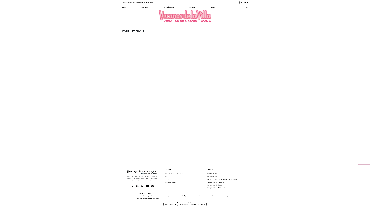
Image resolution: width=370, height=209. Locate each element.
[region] (185, 199)
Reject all (184, 204)
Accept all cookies (198, 204)
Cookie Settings (170, 204)
